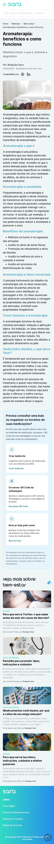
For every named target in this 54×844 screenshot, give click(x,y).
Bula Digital (9, 806)
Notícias (16, 23)
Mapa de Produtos (13, 818)
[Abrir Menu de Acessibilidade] (48, 838)
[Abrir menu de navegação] (4, 4)
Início (5, 23)
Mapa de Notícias (12, 825)
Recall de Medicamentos (16, 812)
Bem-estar (29, 23)
